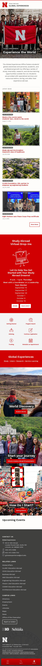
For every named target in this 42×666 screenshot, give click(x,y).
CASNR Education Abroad (12, 587)
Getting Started (21, 510)
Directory (5, 599)
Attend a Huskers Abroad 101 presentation (21, 461)
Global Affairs (7, 565)
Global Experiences (19, 6)
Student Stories (21, 411)
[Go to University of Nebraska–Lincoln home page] (4, 4)
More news (34, 224)
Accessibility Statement (17, 650)
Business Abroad (8, 574)
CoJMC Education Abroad (12, 568)
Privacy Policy (5, 653)
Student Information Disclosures (27, 653)
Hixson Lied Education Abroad (13, 583)
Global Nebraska (14, 3)
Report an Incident (10, 622)
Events (4, 605)
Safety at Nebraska (14, 653)
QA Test (9, 650)
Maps (4, 611)
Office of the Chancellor (11, 617)
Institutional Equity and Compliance (10, 652)
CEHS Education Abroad (11, 571)
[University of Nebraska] (17, 629)
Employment (7, 602)
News (4, 614)
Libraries (5, 608)
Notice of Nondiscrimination (27, 652)
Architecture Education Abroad (14, 590)
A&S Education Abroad (11, 577)
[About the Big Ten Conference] (5, 629)
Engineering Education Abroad (13, 580)
